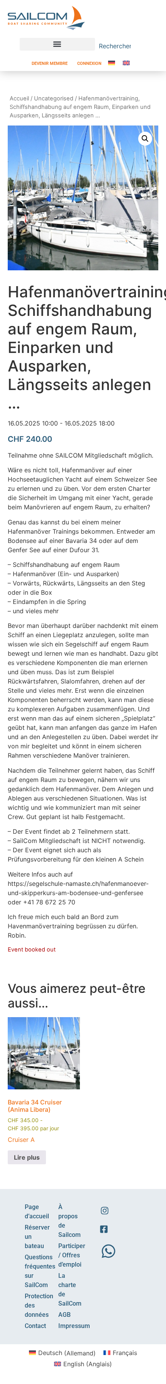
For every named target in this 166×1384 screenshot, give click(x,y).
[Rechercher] (143, 46)
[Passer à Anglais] (126, 63)
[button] (57, 44)
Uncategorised (53, 98)
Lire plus (27, 1157)
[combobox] (117, 46)
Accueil (19, 98)
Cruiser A (21, 1139)
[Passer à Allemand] (111, 63)
